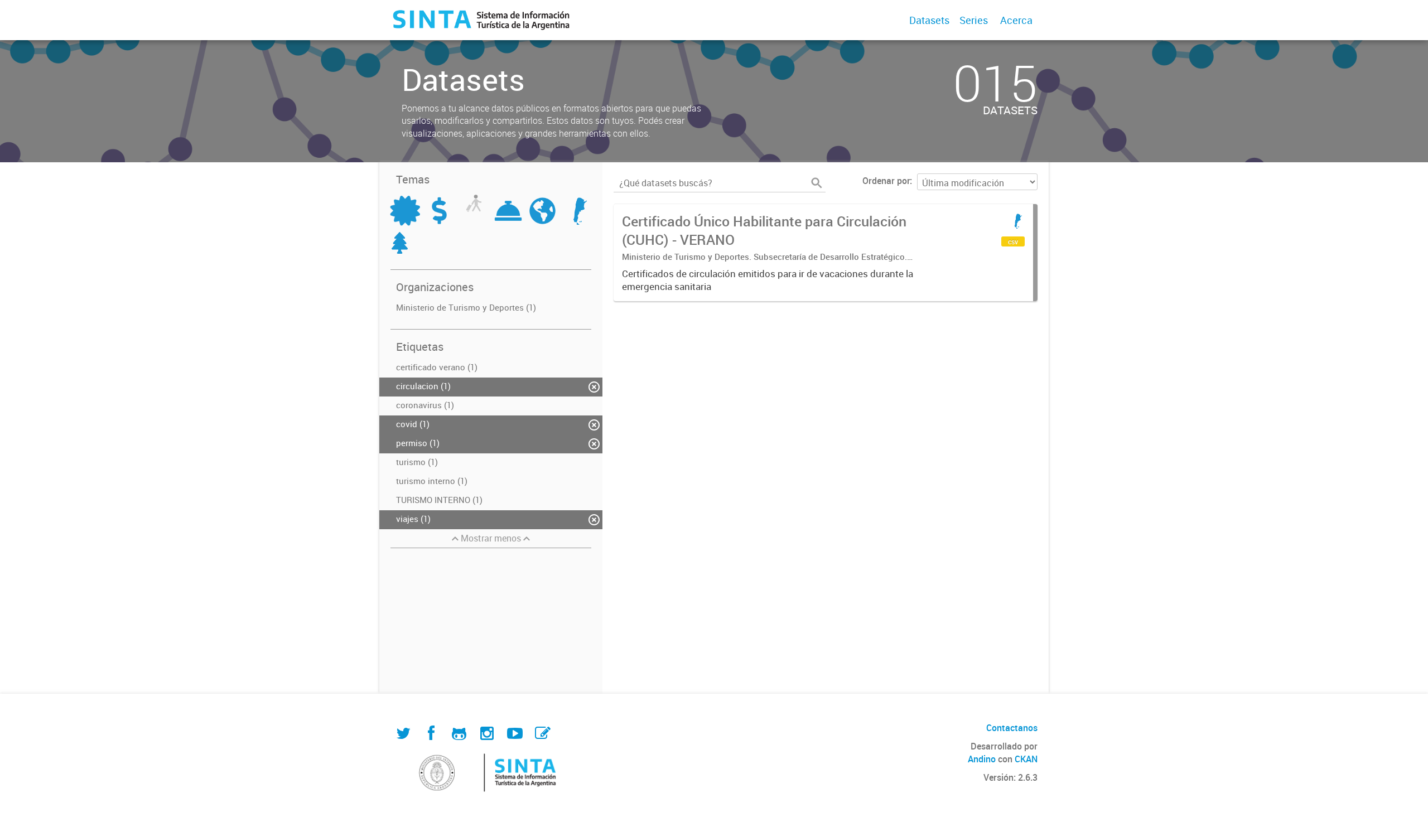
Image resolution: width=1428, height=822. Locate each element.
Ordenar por (886, 180)
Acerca (1016, 20)
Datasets (929, 20)
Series (973, 20)
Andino (982, 759)
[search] (817, 182)
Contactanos (1012, 728)
